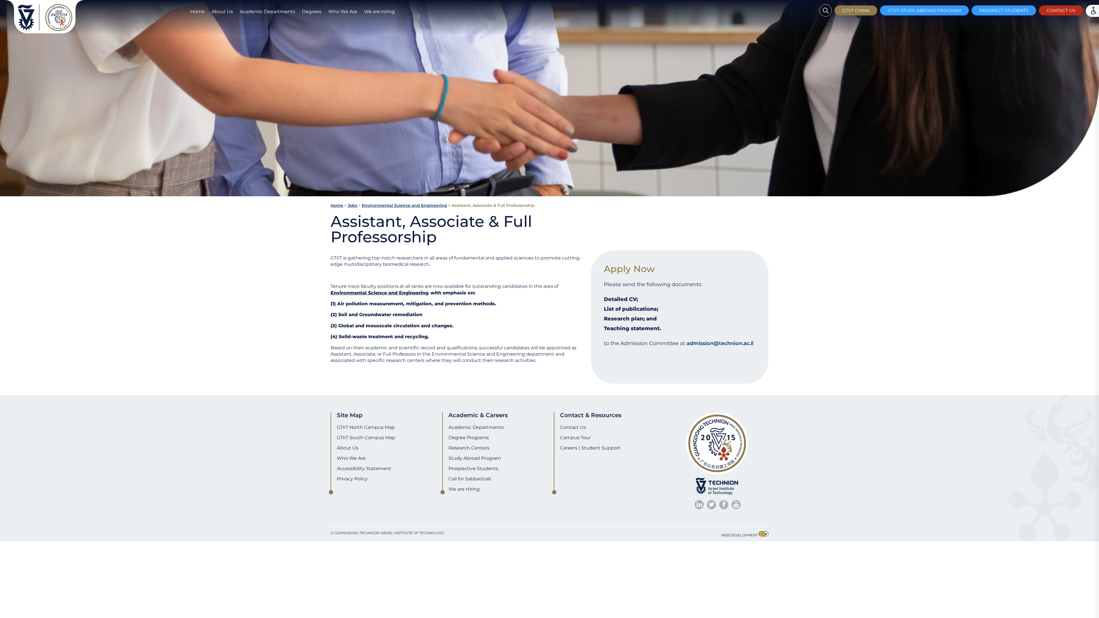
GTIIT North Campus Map (366, 427)
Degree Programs (468, 437)
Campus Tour (575, 437)
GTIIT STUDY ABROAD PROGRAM (924, 10)
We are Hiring (464, 489)
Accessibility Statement (364, 468)
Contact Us (573, 427)
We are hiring (379, 11)
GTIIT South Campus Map (366, 437)
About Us (222, 11)
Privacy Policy (352, 479)
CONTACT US (1061, 10)
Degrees (311, 11)
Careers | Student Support (590, 448)
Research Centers (468, 448)
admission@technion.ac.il (720, 343)
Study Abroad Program (474, 458)
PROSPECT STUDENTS (1003, 10)
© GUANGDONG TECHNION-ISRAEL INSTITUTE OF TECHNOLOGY (387, 533)
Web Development (739, 535)
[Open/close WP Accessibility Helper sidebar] (7, 547)
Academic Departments (267, 11)
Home (197, 11)
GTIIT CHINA (855, 10)
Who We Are (342, 11)
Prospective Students (473, 468)
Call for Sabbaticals (469, 479)
